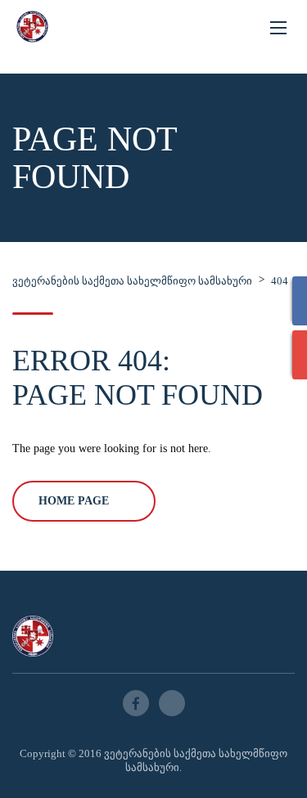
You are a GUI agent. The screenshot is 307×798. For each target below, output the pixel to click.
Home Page (73, 501)
